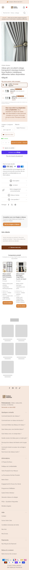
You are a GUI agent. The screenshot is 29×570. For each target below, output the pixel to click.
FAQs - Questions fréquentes (10, 501)
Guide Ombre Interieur (8, 493)
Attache (17, 124)
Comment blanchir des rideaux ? (11, 416)
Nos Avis (4, 529)
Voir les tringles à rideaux (11, 224)
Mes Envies (5, 533)
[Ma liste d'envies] (26, 7)
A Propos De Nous (7, 462)
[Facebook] (9, 388)
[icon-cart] (23, 7)
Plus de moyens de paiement (14, 156)
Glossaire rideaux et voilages (10, 497)
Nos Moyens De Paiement (9, 544)
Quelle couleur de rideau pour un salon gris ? (14, 438)
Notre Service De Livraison (9, 554)
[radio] (14, 85)
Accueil (4, 17)
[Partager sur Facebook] (8, 204)
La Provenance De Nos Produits (11, 475)
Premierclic (19, 567)
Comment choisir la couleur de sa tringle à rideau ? (14, 448)
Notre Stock (5, 479)
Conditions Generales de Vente (10, 525)
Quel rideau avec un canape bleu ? (11, 433)
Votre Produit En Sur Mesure (10, 471)
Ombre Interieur (16, 565)
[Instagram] (16, 388)
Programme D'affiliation (8, 488)
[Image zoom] (14, 41)
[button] (19, 142)
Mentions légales (6, 506)
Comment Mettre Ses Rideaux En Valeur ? (13, 425)
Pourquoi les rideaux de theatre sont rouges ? (14, 443)
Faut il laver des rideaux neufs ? (10, 452)
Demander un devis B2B (8, 407)
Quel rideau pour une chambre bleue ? (13, 429)
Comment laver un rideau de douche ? (13, 420)
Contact (4, 516)
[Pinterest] (13, 388)
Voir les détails (8, 302)
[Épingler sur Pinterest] (15, 204)
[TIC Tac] (19, 388)
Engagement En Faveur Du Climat (11, 484)
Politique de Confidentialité (9, 466)
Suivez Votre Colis (7, 520)
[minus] (3, 142)
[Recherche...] (24, 13)
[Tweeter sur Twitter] (12, 204)
